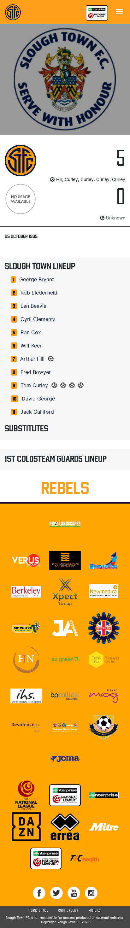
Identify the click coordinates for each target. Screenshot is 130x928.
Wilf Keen (32, 345)
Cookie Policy (68, 910)
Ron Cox (31, 332)
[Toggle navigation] (119, 11)
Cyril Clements (38, 319)
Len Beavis (33, 306)
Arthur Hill (32, 359)
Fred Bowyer (36, 372)
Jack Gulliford (37, 412)
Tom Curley (34, 385)
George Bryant (36, 279)
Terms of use (38, 910)
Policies (95, 910)
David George (38, 398)
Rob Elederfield (39, 292)
